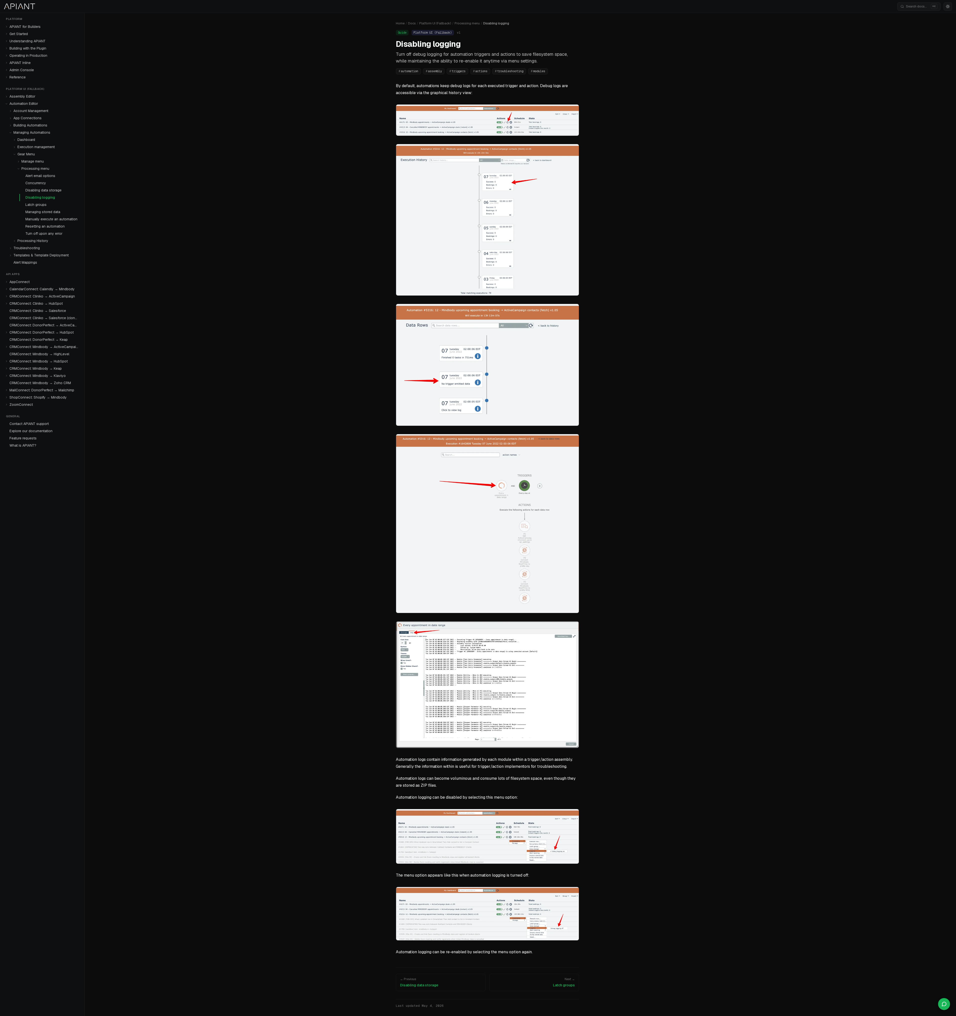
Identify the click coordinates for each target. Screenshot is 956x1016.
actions (480, 71)
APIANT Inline (20, 62)
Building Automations (30, 125)
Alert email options (40, 176)
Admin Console (21, 70)
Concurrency (35, 183)
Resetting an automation (45, 226)
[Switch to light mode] (948, 6)
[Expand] (6, 26)
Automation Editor (23, 103)
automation (408, 71)
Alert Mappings (25, 262)
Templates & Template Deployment (41, 255)
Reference (17, 77)
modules (538, 71)
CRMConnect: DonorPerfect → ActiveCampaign (44, 325)
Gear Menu (26, 154)
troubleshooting (509, 71)
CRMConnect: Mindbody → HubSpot (38, 361)
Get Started (18, 34)
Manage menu (32, 161)
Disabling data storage (43, 190)
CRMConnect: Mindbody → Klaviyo (37, 375)
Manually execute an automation (51, 219)
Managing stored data (42, 212)
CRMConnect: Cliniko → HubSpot (36, 303)
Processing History (32, 241)
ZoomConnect (21, 404)
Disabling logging (40, 197)
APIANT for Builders (25, 26)
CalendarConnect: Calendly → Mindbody (42, 289)
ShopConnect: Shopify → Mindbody (38, 397)
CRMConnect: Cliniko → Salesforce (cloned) (44, 318)
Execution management (36, 147)
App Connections (27, 118)
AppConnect (19, 282)
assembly (434, 71)
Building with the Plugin (27, 48)
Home (400, 23)
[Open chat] (944, 1004)
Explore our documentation (31, 431)
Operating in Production (28, 55)
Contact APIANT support (29, 423)
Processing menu (35, 168)
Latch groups (36, 204)
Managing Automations (31, 132)
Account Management (30, 111)
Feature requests (23, 438)
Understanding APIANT (27, 41)
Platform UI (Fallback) (435, 23)
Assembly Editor (22, 96)
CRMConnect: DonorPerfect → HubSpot (41, 332)
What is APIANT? (22, 445)
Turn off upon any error (43, 233)
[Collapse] (6, 103)
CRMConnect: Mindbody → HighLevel (39, 354)
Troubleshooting (26, 248)
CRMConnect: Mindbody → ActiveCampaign (44, 347)
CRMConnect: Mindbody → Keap (35, 368)
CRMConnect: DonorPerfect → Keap (38, 339)
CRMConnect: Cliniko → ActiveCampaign (42, 296)
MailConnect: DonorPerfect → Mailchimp (41, 390)
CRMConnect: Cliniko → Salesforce (37, 310)
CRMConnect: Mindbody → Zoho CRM (40, 383)
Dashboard (26, 139)
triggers (457, 71)
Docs (412, 23)
